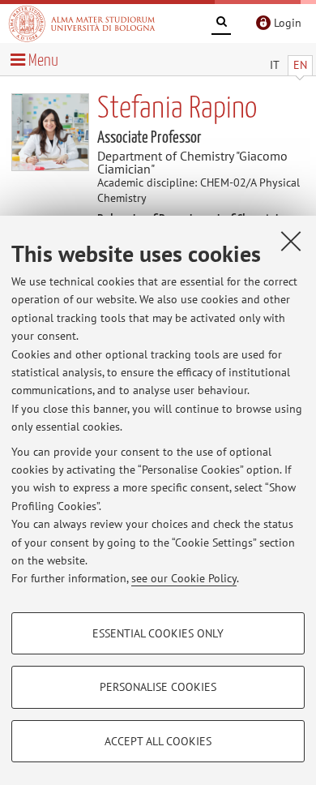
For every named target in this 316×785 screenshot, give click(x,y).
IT (275, 65)
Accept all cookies (158, 741)
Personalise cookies (158, 687)
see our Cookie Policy (184, 578)
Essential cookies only (158, 633)
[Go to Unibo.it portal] (82, 23)
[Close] (291, 241)
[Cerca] (221, 24)
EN (300, 65)
